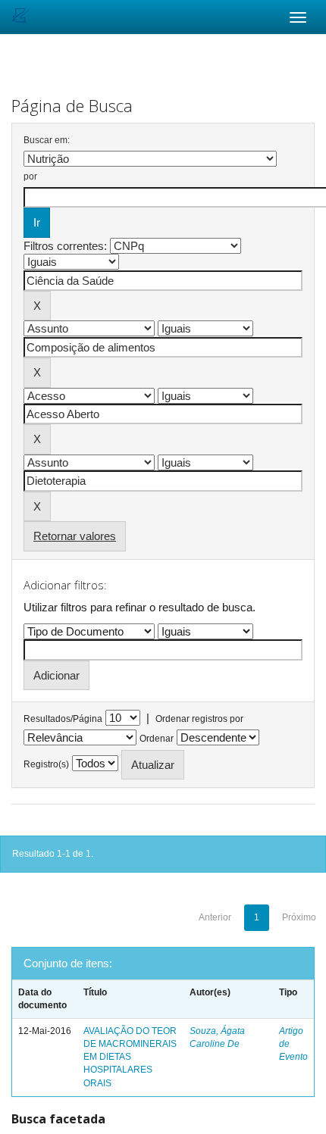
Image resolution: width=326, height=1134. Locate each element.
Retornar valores (74, 536)
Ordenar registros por (199, 719)
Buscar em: (47, 140)
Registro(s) (46, 764)
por (30, 176)
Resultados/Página (63, 719)
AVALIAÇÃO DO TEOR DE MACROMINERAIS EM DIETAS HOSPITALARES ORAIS (130, 1057)
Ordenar (156, 738)
